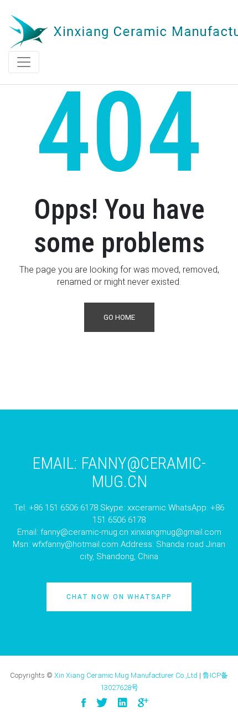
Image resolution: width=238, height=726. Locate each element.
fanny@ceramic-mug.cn (84, 532)
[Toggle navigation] (23, 62)
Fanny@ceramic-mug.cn (143, 472)
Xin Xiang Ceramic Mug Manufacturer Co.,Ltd (126, 675)
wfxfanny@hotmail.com (75, 544)
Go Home (119, 317)
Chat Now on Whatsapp (119, 597)
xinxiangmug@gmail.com (176, 532)
